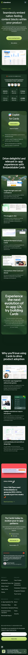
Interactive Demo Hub (7, 583)
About (15, 602)
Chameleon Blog (5, 605)
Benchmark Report (6, 615)
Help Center (4, 589)
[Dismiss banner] (24, 651)
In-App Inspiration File (7, 602)
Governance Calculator (7, 608)
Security (16, 614)
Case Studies (18, 580)
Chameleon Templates (20, 588)
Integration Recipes (19, 591)
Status (3, 592)
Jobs (15, 605)
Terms (15, 611)
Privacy (16, 608)
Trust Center (17, 594)
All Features (4, 580)
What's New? (5, 586)
